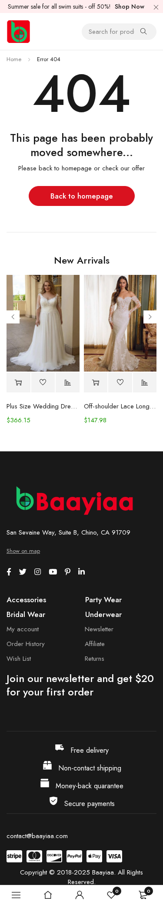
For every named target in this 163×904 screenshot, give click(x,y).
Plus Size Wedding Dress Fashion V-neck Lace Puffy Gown (43, 406)
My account (23, 629)
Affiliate (95, 644)
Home (14, 59)
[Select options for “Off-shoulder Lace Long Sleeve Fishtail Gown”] (96, 382)
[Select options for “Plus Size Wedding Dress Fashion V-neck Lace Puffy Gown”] (18, 382)
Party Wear (103, 599)
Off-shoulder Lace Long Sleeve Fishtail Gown (120, 406)
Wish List (19, 658)
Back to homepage (81, 196)
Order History (26, 644)
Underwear (103, 614)
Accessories (26, 599)
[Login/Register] (79, 895)
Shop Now (129, 6)
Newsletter (99, 629)
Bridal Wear (26, 614)
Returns (94, 658)
